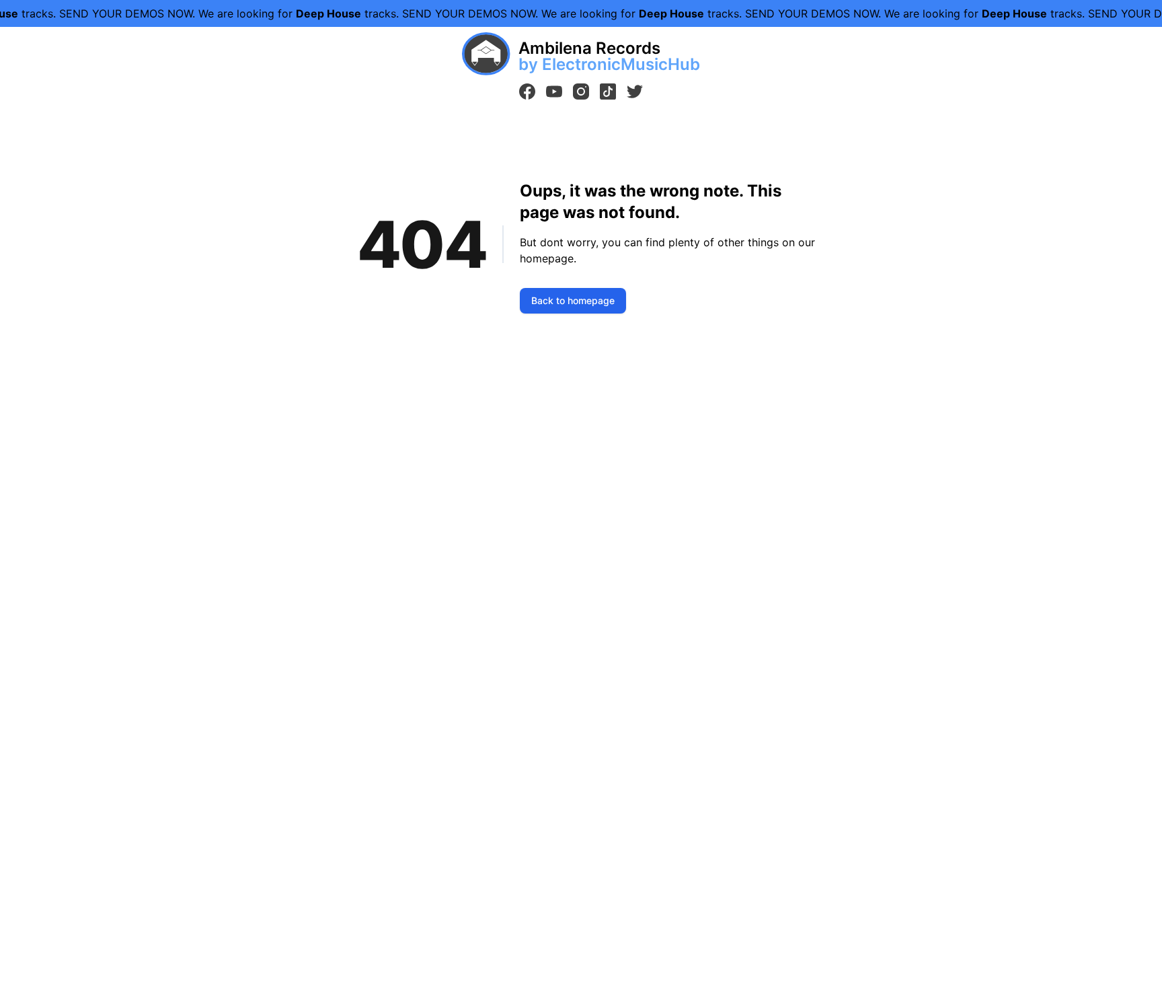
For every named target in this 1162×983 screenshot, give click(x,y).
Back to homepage (573, 300)
